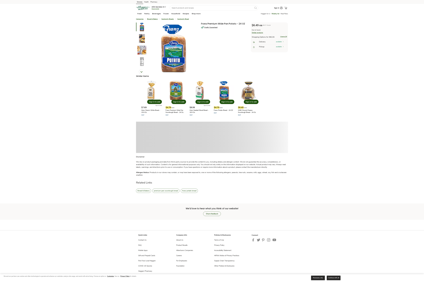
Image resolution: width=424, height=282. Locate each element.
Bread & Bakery (152, 19)
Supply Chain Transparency (224, 261)
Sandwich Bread (183, 19)
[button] (159, 7)
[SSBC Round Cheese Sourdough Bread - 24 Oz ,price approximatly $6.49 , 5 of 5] (248, 98)
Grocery (139, 2)
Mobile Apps (143, 250)
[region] (212, 278)
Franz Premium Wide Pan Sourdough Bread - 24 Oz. (175, 111)
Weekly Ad (275, 14)
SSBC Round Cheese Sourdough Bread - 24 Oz (247, 111)
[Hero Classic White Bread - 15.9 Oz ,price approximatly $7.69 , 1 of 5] (152, 98)
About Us (179, 240)
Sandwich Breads (167, 19)
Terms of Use (219, 240)
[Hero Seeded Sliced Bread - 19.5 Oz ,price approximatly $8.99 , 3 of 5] (200, 98)
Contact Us (142, 240)
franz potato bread (189, 191)
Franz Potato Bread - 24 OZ (223, 110)
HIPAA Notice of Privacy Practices (226, 255)
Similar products (257, 33)
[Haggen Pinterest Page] (263, 239)
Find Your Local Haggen (147, 261)
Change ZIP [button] (283, 36)
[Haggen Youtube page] (274, 239)
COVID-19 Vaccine (145, 266)
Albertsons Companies (184, 250)
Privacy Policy (219, 245)
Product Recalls (181, 245)
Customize (110, 276)
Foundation (180, 266)
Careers (179, 255)
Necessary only (318, 278)
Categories (140, 19)
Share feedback (212, 214)
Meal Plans (284, 14)
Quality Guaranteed (210, 27)
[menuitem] (139, 14)
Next (141, 72)
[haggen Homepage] (143, 8)
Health (146, 2)
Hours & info (155, 9)
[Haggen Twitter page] (258, 239)
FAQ (139, 245)
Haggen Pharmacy (145, 271)
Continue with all (333, 278)
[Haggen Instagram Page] (268, 239)
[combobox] (214, 8)
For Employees (181, 261)
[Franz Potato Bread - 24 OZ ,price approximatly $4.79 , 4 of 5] (224, 98)
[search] (255, 8)
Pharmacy (153, 2)
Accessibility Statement (222, 250)
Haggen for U (265, 14)
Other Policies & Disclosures (224, 266)
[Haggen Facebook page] (254, 239)
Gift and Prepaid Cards (146, 255)
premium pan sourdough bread (166, 191)
